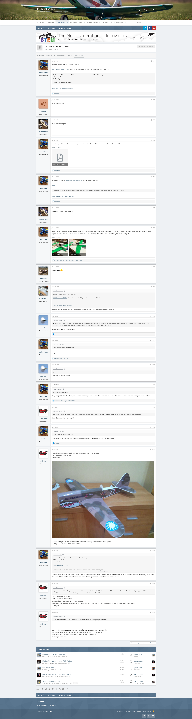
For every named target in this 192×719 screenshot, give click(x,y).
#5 (154, 177)
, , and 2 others (68, 260)
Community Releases (61, 656)
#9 (154, 287)
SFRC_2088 (45, 683)
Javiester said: (57, 431)
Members (119, 22)
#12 (153, 365)
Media (107, 22)
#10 (153, 316)
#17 (153, 550)
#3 (154, 120)
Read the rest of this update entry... (64, 196)
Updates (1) (50, 55)
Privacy (139, 711)
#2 (154, 100)
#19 (153, 612)
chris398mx (48, 49)
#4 (154, 140)
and (61, 358)
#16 (153, 449)
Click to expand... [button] (103, 571)
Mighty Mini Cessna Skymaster (54, 654)
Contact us (120, 711)
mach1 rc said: (57, 344)
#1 (154, 61)
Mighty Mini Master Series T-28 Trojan (57, 661)
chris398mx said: (58, 291)
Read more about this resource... (63, 89)
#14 (153, 407)
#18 (153, 584)
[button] (67, 22)
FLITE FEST (53, 705)
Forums (62, 22)
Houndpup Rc (137, 663)
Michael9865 (43, 132)
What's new (77, 22)
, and (64, 401)
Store (51, 22)
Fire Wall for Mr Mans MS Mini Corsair (56, 674)
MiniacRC (43, 278)
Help (144, 711)
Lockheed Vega (48, 668)
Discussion (79, 55)
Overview (40, 55)
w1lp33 (43, 111)
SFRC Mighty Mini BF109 (51, 681)
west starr (43, 298)
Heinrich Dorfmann (139, 683)
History (70, 55)
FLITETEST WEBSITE (42, 705)
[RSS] (153, 711)
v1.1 (53, 185)
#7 (154, 228)
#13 (153, 385)
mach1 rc (43, 328)
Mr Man (44, 663)
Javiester (43, 419)
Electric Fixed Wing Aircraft (64, 683)
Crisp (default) (43, 711)
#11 (153, 340)
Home (42, 22)
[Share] (151, 61)
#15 (153, 427)
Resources (93, 22)
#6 (154, 207)
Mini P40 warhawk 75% (60, 69)
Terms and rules (130, 711)
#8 (154, 266)
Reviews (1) (61, 55)
